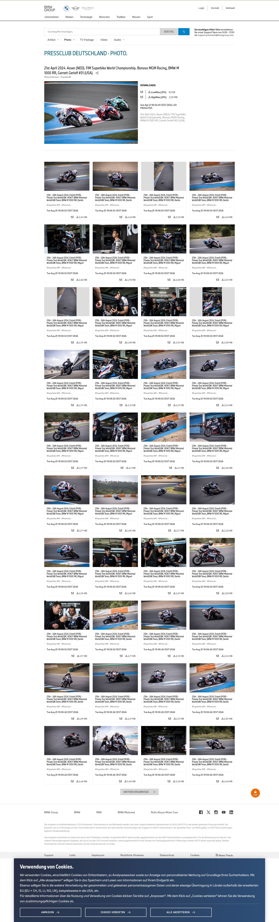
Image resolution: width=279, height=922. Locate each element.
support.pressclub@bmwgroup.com (215, 35)
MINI (99, 812)
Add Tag (169, 31)
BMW (77, 812)
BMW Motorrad (126, 812)
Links (72, 855)
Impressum (98, 855)
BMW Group (51, 812)
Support (48, 855)
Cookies (195, 855)
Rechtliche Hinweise (132, 855)
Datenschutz (167, 855)
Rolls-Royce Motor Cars (164, 812)
